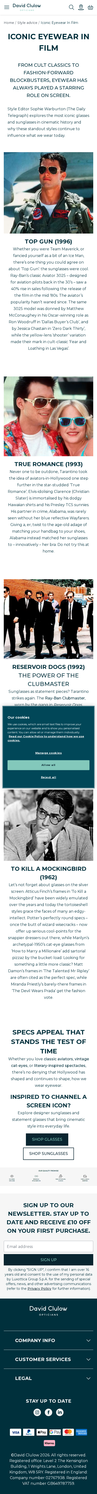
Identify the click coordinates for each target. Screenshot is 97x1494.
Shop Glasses (47, 1139)
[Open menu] (6, 7)
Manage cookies (48, 753)
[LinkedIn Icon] (60, 1412)
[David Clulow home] (48, 1311)
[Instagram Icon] (37, 1412)
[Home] (27, 7)
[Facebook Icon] (48, 1412)
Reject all (48, 777)
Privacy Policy (39, 1288)
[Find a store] (81, 7)
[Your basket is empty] (90, 7)
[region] (48, 747)
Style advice (27, 23)
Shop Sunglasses (48, 1153)
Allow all (48, 764)
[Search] (71, 7)
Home (9, 23)
